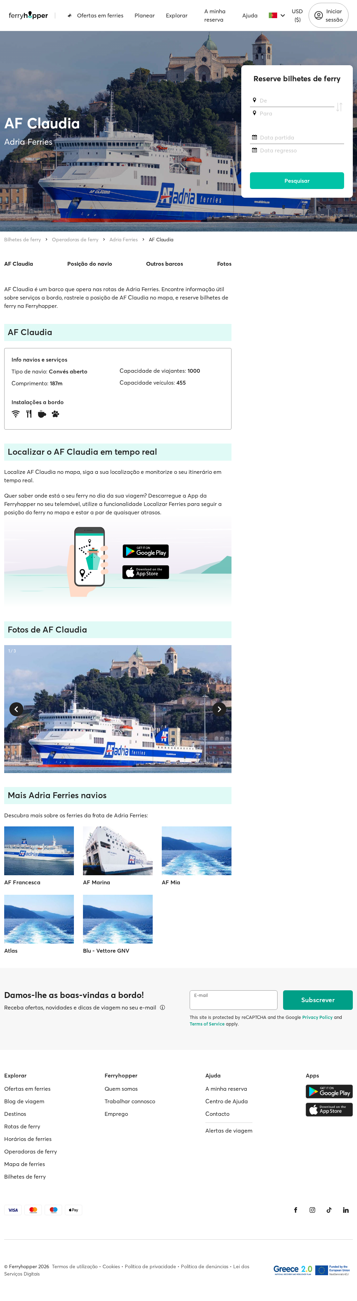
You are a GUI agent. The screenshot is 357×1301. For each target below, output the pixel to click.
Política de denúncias (204, 1266)
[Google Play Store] (329, 1091)
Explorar (177, 15)
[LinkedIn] (346, 1210)
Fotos (224, 263)
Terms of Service (207, 1024)
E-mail (201, 995)
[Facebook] (296, 1210)
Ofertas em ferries (100, 15)
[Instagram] (312, 1210)
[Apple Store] (329, 1110)
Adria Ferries (123, 239)
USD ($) (297, 15)
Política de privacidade (150, 1266)
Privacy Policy (317, 1017)
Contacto (217, 1113)
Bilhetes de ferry (22, 239)
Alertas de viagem (228, 1130)
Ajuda (250, 15)
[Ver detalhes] (162, 1007)
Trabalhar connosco (130, 1101)
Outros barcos (164, 263)
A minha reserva (215, 15)
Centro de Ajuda (226, 1101)
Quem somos (121, 1088)
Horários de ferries (28, 1138)
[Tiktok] (329, 1210)
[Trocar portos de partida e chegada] (339, 107)
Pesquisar (297, 180)
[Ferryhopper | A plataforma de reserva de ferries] (28, 15)
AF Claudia (161, 239)
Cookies (111, 1266)
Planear (145, 15)
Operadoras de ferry (75, 239)
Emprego (116, 1113)
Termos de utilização (75, 1266)
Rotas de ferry (22, 1126)
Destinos (15, 1113)
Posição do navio (89, 263)
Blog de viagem (24, 1101)
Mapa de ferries (24, 1163)
